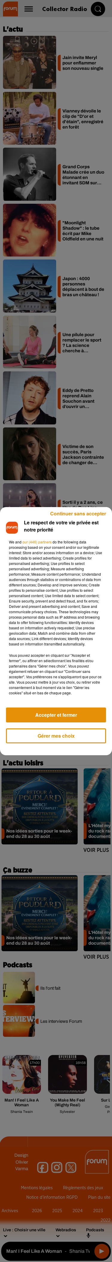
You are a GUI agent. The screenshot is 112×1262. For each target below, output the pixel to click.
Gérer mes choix (56, 735)
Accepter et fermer (56, 714)
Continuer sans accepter (78, 513)
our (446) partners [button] (37, 541)
